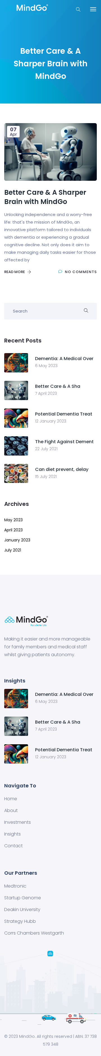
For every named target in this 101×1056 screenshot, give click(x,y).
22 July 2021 (46, 449)
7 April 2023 (46, 393)
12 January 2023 (50, 421)
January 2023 (17, 540)
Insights (12, 834)
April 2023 (13, 530)
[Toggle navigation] (93, 9)
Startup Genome (22, 898)
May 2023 (13, 520)
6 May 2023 (46, 366)
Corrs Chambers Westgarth (34, 933)
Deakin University (22, 909)
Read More (15, 271)
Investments (17, 822)
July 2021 (12, 550)
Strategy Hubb (20, 921)
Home (10, 798)
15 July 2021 (46, 476)
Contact (13, 846)
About (11, 810)
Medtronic (15, 886)
